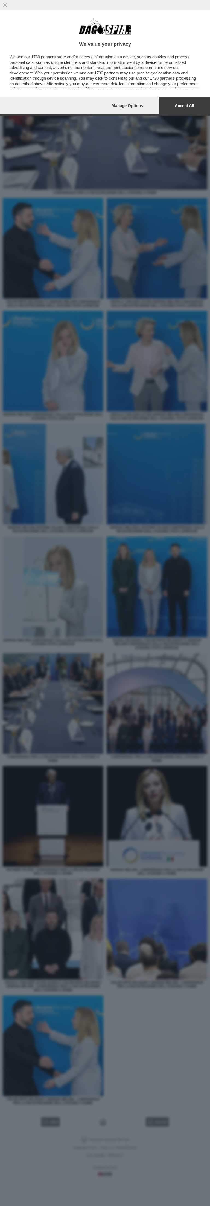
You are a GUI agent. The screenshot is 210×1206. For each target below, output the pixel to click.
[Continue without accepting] (5, 5)
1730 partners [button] (43, 56)
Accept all (184, 105)
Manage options (127, 105)
